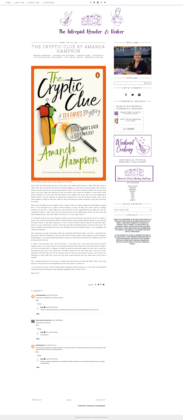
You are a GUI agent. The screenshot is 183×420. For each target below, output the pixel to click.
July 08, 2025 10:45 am (52, 307)
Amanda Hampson (42, 55)
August (132, 200)
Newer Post (37, 400)
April (133, 193)
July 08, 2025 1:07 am (52, 295)
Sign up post (133, 186)
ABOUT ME (19, 2)
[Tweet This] (98, 285)
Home (69, 400)
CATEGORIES (49, 2)
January (132, 188)
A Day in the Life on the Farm (43, 320)
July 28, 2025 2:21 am (50, 345)
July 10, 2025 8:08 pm (57, 320)
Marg (41, 307)
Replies (39, 304)
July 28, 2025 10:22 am (52, 359)
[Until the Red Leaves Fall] (116, 123)
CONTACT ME (33, 2)
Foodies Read (83, 55)
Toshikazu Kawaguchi (132, 113)
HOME (8, 2)
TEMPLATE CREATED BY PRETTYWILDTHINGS (91, 417)
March (132, 191)
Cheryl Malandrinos (41, 295)
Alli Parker (131, 120)
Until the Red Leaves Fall (130, 119)
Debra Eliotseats (40, 345)
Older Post (101, 400)
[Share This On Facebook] (95, 285)
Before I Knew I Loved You (130, 112)
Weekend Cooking (94, 57)
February (132, 189)
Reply (37, 300)
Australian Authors (63, 55)
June (132, 196)
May (132, 195)
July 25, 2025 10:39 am (52, 332)
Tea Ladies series (74, 57)
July (132, 198)
